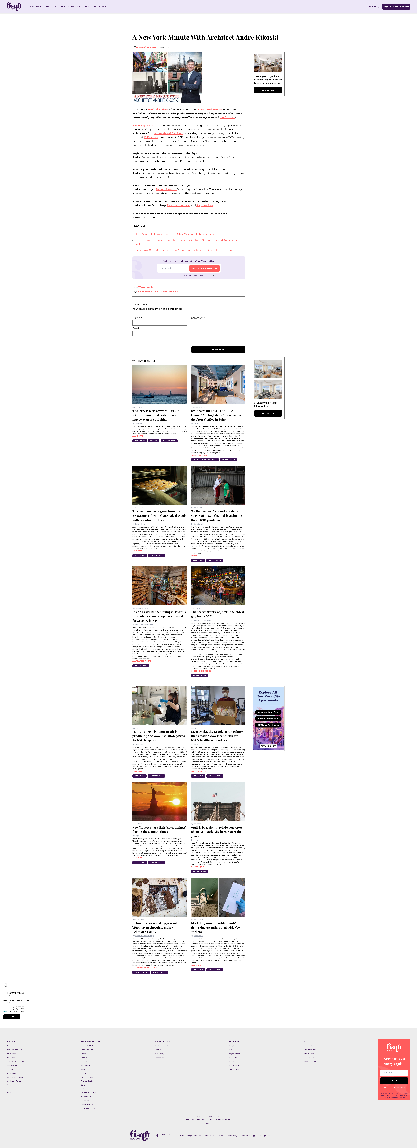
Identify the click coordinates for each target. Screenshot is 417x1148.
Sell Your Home (235, 1069)
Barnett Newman (166, 189)
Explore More (100, 6)
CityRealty (216, 1116)
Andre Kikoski (145, 291)
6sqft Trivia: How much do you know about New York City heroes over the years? (216, 831)
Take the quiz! (197, 867)
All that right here (141, 661)
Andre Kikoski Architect (168, 133)
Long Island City (87, 1104)
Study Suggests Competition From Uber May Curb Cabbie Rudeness (176, 234)
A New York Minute (210, 109)
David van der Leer (178, 205)
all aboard (137, 436)
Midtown (84, 1058)
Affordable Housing (14, 1089)
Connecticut (159, 1058)
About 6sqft (308, 1046)
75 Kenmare (151, 137)
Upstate (158, 1050)
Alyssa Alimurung (146, 47)
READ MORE (137, 551)
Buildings (232, 1062)
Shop (87, 6)
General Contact (310, 1062)
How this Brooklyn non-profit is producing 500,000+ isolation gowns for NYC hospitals (158, 735)
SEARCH (371, 6)
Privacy (220, 1136)
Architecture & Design (15, 1077)
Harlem (83, 1054)
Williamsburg (86, 1097)
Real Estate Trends (14, 1081)
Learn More (12, 1017)
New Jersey (159, 1054)
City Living (140, 556)
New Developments (71, 6)
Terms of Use (187, 275)
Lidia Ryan (139, 423)
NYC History (11, 1073)
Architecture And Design (205, 460)
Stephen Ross (204, 205)
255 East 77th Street (13, 992)
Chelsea (84, 1062)
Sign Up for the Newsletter (396, 7)
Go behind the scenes (201, 671)
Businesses (233, 1058)
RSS (268, 1136)
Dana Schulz (198, 423)
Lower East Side (87, 1077)
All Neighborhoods (88, 1108)
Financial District (87, 1081)
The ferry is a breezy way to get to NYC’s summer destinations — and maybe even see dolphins (156, 415)
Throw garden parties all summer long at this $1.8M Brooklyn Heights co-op (268, 79)
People (232, 1046)
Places (231, 1050)
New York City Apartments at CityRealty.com (214, 1119)
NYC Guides (52, 6)
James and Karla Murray (144, 625)
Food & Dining (141, 972)
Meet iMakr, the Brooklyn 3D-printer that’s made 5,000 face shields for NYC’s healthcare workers (217, 735)
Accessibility (245, 1136)
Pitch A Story (309, 1054)
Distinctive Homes (34, 6)
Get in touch (227, 117)
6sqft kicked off (158, 109)
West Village (85, 1065)
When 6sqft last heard (145, 125)
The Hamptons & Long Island (166, 1046)
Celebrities (10, 1069)
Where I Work (145, 287)
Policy (9, 1085)
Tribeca (83, 1073)
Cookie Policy (232, 1136)
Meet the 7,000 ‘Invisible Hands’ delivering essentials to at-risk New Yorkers (215, 927)
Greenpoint (85, 1101)
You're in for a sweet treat (145, 967)
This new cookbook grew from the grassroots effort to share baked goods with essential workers (159, 515)
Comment (198, 318)
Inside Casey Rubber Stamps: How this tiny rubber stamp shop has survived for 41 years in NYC (159, 616)
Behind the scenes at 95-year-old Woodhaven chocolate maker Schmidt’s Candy (155, 927)
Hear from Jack (198, 771)
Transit (153, 441)
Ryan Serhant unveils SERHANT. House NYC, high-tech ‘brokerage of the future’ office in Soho (216, 415)
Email (136, 328)
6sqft (137, 836)
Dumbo (84, 1085)
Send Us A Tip (309, 1058)
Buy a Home (234, 1065)
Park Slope (85, 1089)
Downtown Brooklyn (88, 1093)
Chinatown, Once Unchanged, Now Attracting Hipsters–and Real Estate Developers (185, 250)
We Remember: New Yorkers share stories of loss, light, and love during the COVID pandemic (216, 515)
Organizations (234, 1054)
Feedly (258, 1136)
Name (137, 318)
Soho (83, 1069)
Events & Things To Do (15, 1062)
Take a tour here (199, 455)
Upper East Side (87, 1050)
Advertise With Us (310, 1050)
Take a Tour (268, 90)
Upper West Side (87, 1046)
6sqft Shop (11, 1058)
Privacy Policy (198, 275)
